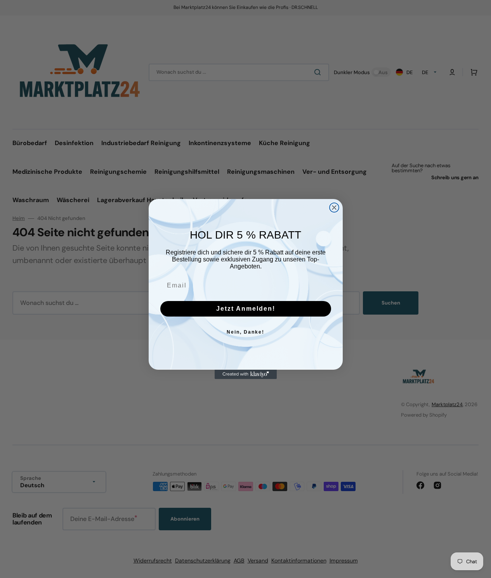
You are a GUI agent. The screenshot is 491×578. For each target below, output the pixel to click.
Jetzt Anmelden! (245, 308)
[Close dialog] (334, 207)
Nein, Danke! (245, 332)
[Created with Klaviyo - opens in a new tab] (246, 374)
